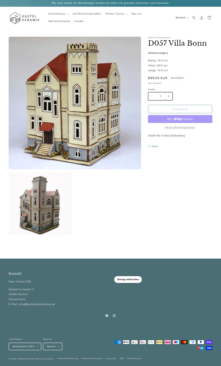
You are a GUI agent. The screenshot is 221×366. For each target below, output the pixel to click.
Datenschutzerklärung (67, 358)
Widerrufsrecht (134, 358)
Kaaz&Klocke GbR (25, 359)
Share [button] (154, 146)
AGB (122, 358)
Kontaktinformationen (91, 358)
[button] (58, 13)
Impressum (111, 358)
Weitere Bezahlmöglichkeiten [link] (180, 127)
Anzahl (151, 89)
